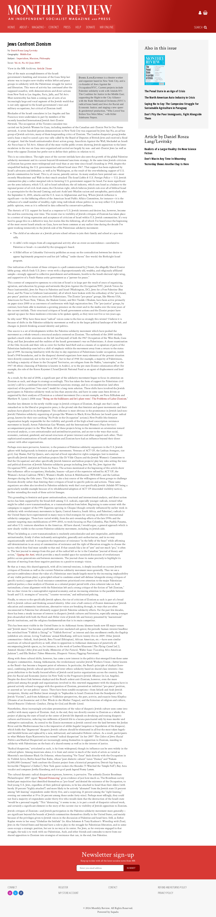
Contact (54, 27)
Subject (11, 58)
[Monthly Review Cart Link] (205, 13)
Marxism (34, 58)
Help (78, 27)
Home (11, 27)
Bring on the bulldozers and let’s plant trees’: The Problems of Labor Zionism (84, 398)
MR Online (106, 27)
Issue (49, 68)
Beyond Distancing (49, 778)
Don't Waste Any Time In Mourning (165, 159)
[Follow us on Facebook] (21, 893)
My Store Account (68, 893)
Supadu (115, 912)
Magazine (38, 27)
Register (63, 887)
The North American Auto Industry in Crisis (170, 97)
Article (40, 68)
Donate (90, 27)
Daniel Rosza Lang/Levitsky (24, 50)
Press (67, 27)
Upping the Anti (25, 554)
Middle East (25, 54)
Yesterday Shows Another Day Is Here (167, 164)
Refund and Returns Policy (172, 887)
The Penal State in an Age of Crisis (165, 91)
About (23, 27)
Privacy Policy (165, 893)
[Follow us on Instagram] (10, 893)
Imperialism (22, 58)
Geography (13, 54)
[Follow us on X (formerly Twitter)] (15, 893)
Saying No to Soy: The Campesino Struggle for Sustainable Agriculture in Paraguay (172, 106)
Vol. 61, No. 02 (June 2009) (27, 62)
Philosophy (45, 58)
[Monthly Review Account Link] (200, 13)
